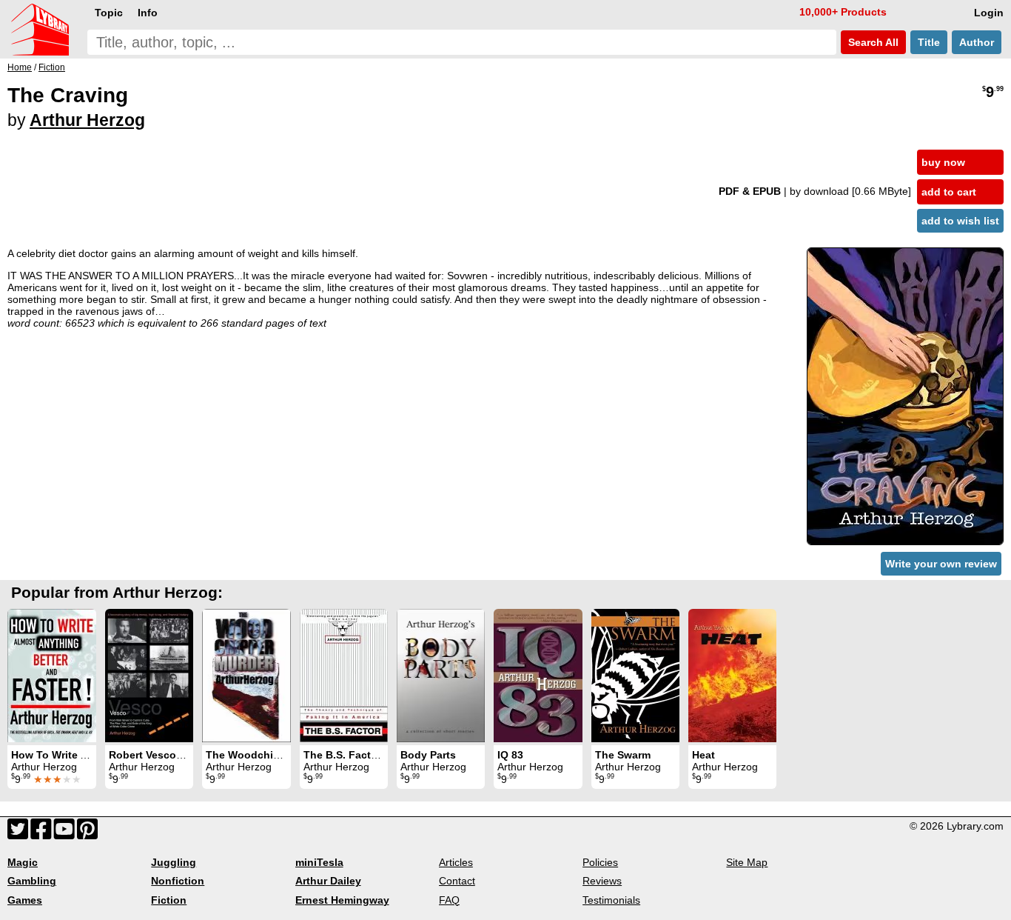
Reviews (602, 881)
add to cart (948, 192)
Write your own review (941, 564)
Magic (22, 862)
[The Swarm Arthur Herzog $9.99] (635, 675)
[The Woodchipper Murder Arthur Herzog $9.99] (246, 675)
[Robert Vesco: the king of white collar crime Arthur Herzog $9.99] (149, 675)
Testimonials (611, 900)
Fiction (169, 900)
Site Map (747, 862)
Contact (457, 881)
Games (24, 900)
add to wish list (960, 221)
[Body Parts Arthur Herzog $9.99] (441, 675)
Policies (600, 862)
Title (929, 42)
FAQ (449, 900)
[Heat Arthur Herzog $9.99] (732, 675)
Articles (456, 862)
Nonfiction (177, 881)
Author (976, 42)
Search (872, 42)
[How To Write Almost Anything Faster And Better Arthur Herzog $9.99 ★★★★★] (51, 675)
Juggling (173, 862)
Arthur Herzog (87, 120)
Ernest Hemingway (342, 900)
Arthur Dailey (328, 881)
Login (989, 13)
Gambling (31, 881)
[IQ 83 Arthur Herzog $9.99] (538, 675)
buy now (943, 162)
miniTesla (319, 862)
